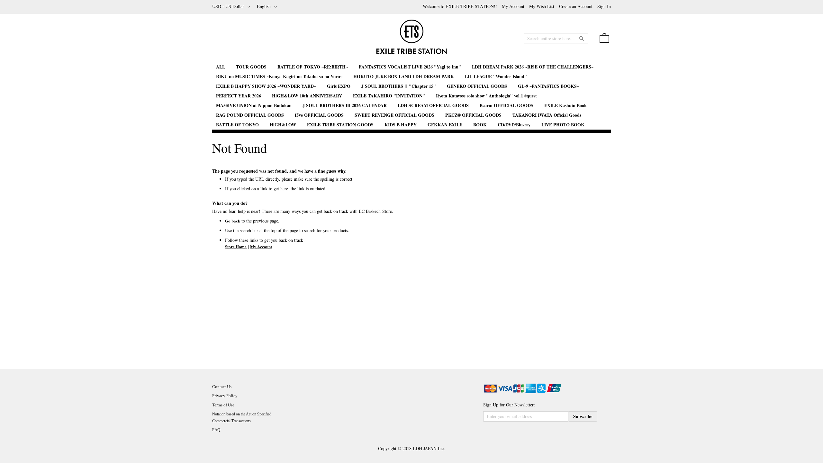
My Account (513, 6)
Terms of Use (223, 405)
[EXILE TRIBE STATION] (411, 39)
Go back (232, 221)
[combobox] (556, 38)
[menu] (411, 96)
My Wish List (541, 6)
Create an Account (575, 6)
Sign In (604, 6)
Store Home (236, 246)
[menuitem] (220, 66)
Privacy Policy (225, 395)
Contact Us (221, 386)
